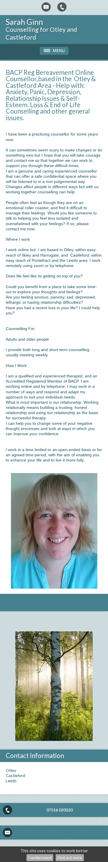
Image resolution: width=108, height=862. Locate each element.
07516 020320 (59, 809)
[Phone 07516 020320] (61, 7)
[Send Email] (46, 7)
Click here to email (59, 832)
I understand (40, 857)
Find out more (69, 857)
